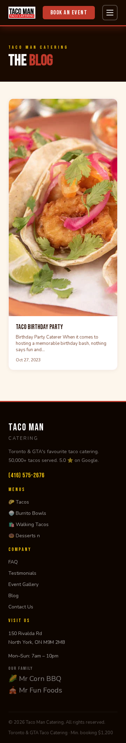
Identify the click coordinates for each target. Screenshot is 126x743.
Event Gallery (23, 584)
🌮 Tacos (18, 502)
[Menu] (110, 12)
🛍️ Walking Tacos (28, 524)
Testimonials (22, 573)
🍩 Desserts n (24, 535)
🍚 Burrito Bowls (27, 513)
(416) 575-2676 (26, 475)
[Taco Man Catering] (21, 13)
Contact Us (20, 607)
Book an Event (69, 12)
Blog (13, 595)
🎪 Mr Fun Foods (35, 690)
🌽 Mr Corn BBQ (34, 678)
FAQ (13, 562)
